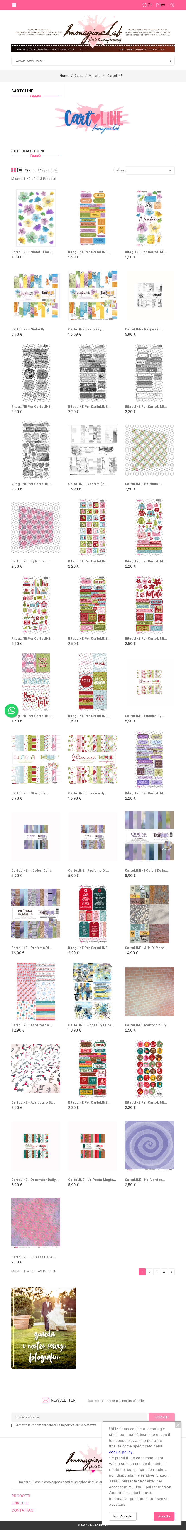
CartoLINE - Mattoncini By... (147, 1025)
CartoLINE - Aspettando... (31, 1025)
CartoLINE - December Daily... (35, 1180)
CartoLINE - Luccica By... (144, 716)
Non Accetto (122, 1516)
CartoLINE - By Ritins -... (144, 484)
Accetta (164, 1516)
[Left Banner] (43, 1328)
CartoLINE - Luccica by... (87, 793)
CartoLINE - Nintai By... (29, 329)
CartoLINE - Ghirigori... (29, 793)
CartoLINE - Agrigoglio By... (33, 1102)
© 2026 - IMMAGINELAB (93, 1525)
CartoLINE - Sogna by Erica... (91, 1025)
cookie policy (120, 1452)
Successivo (171, 1272)
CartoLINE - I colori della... (32, 870)
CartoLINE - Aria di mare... (146, 948)
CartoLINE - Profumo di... (88, 870)
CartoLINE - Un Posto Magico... (93, 1180)
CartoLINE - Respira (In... (144, 329)
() (150, 4)
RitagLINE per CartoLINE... (89, 252)
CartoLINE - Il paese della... (33, 1257)
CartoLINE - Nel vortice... (145, 1180)
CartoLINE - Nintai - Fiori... (32, 252)
